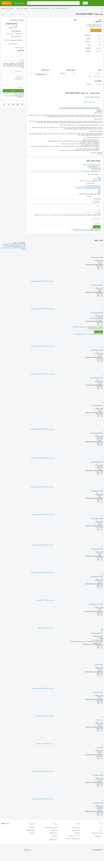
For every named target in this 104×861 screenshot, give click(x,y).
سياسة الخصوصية (84, 229)
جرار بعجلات (88, 41)
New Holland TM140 (97, 313)
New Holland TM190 (97, 350)
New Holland (87, 35)
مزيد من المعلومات (19, 47)
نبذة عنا (101, 827)
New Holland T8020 (97, 518)
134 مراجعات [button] (86, 171)
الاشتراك (98, 332)
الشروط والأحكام (76, 827)
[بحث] (78, 3)
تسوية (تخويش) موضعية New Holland (14, 247)
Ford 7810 (100, 747)
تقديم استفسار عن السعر (93, 24)
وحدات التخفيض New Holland (9, 245)
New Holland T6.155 (97, 633)
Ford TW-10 (99, 720)
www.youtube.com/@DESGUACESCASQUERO (88, 188)
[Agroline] (96, 3)
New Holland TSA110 (96, 433)
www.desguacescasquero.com (93, 185)
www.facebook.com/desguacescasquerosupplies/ (88, 187)
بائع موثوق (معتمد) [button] (93, 166)
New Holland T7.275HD (96, 604)
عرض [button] (89, 181)
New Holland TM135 (97, 257)
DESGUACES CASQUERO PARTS (92, 164)
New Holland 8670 (97, 405)
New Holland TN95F (97, 491)
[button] (32, 14)
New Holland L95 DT (97, 378)
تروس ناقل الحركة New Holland (17, 244)
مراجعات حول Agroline (74, 835)
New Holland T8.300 (97, 576)
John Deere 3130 (98, 803)
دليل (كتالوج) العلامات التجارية (73, 838)
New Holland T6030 (97, 549)
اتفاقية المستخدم (75, 229)
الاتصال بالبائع (96, 30)
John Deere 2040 (98, 775)
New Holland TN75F (97, 285)
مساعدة (101, 830)
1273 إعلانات (91, 167)
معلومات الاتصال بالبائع (97, 833)
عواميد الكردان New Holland (18, 246)
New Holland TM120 (97, 462)
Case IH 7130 (99, 664)
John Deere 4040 (98, 692)
